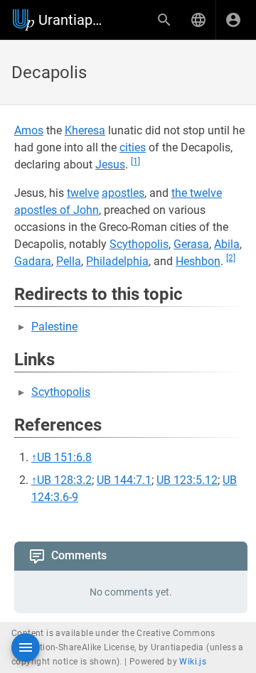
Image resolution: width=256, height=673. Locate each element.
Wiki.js (192, 662)
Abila (227, 244)
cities (132, 147)
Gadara (32, 261)
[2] (230, 258)
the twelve (196, 193)
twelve (83, 193)
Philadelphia (117, 261)
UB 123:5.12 (187, 480)
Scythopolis (139, 244)
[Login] (233, 20)
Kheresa (85, 130)
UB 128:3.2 (64, 480)
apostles (123, 193)
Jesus (110, 164)
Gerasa (191, 244)
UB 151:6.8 (64, 457)
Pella (68, 261)
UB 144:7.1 (124, 480)
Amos (28, 130)
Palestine (54, 326)
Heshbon (198, 261)
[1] (135, 161)
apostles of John (56, 210)
